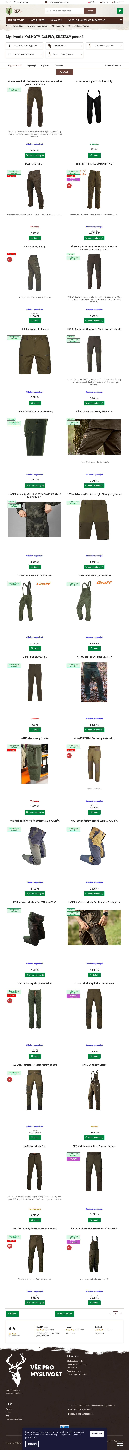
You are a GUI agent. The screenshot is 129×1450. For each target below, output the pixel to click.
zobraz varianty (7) (95, 1138)
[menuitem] (16, 20)
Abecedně (58, 66)
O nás (8, 1412)
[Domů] (8, 26)
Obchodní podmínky (75, 1361)
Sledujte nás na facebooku (82, 1414)
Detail (95, 155)
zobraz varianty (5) (95, 403)
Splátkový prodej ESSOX (77, 1374)
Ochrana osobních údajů (77, 1364)
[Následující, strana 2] (115, 1313)
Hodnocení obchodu (14, 1419)
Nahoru (13, 1314)
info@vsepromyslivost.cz (81, 1410)
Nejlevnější (31, 66)
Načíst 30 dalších (64, 1314)
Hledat (90, 11)
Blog (7, 1415)
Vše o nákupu (72, 1368)
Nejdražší (45, 66)
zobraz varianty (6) (36, 155)
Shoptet (109, 1441)
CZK (92, 2)
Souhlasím (97, 1433)
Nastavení (32, 1444)
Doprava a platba (21, 2)
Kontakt (9, 2)
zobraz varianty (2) (95, 238)
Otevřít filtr (64, 72)
